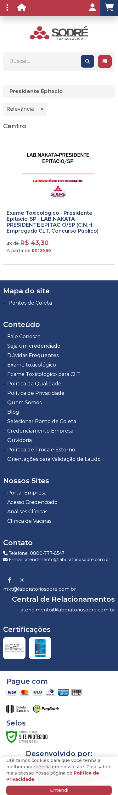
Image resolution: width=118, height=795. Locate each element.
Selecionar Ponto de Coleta (41, 421)
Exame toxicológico (31, 365)
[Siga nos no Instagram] (22, 580)
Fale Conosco (24, 337)
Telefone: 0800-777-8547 (36, 553)
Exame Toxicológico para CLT (43, 374)
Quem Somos (24, 403)
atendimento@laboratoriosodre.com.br (67, 610)
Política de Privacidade (36, 393)
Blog (13, 412)
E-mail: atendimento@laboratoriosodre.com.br (59, 559)
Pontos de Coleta (30, 303)
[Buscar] (87, 61)
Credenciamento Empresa (40, 431)
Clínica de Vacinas (29, 521)
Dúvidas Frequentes (33, 355)
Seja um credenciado (33, 346)
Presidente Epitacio (36, 91)
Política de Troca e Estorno (41, 450)
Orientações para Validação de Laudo (54, 459)
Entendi (59, 790)
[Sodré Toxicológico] (59, 33)
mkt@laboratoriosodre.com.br (39, 589)
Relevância (20, 109)
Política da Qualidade (34, 384)
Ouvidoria (19, 440)
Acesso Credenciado (32, 502)
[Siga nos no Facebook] (9, 580)
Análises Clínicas (27, 512)
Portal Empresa (27, 493)
